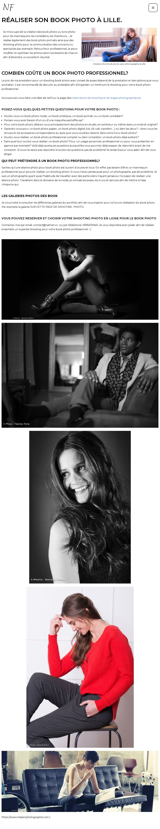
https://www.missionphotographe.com (25, 817)
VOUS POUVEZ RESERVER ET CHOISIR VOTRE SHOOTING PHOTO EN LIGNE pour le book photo (79, 218)
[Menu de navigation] (153, 7)
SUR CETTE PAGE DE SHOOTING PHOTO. (57, 206)
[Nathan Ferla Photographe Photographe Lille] (9, 8)
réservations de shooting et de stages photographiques (106, 97)
